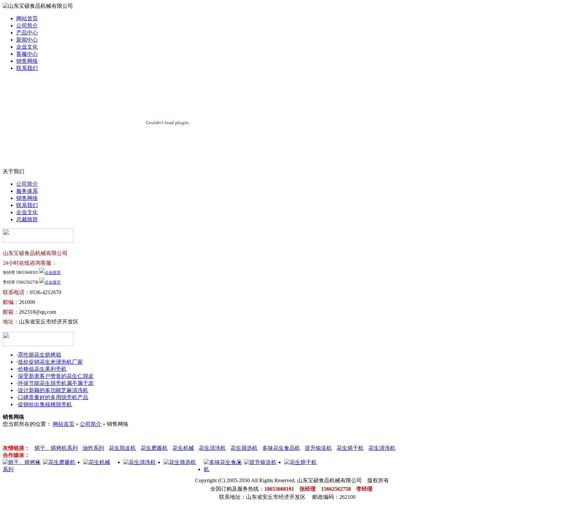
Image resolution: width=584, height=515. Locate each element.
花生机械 (183, 448)
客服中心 (27, 54)
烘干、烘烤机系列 (56, 448)
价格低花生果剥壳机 (42, 369)
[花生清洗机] (139, 462)
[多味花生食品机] (224, 469)
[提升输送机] (260, 462)
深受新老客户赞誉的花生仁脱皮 (56, 376)
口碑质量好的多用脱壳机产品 (53, 397)
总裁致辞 (27, 219)
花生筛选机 (244, 448)
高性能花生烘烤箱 (39, 355)
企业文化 (27, 47)
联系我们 (27, 68)
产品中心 (27, 32)
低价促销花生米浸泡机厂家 (50, 362)
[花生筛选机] (180, 462)
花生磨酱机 (154, 448)
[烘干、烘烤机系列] (23, 469)
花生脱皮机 (122, 448)
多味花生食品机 (281, 448)
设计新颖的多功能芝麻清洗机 (53, 390)
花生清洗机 (212, 448)
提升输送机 (318, 448)
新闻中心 (27, 40)
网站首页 (27, 18)
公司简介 (27, 25)
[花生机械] (96, 462)
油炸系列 (93, 448)
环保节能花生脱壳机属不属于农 (56, 383)
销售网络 (27, 61)
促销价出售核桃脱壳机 (45, 404)
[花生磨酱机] (59, 462)
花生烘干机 (350, 448)
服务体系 (27, 191)
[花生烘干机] (300, 462)
